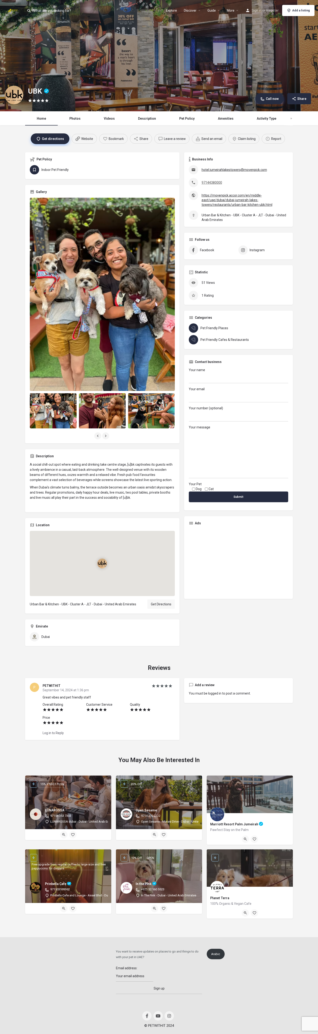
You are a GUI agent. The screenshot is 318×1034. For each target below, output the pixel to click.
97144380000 (212, 182)
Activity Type (266, 118)
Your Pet (195, 484)
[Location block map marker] (102, 563)
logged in (214, 693)
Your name (197, 370)
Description (147, 118)
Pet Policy (187, 118)
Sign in (256, 10)
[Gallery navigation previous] (98, 435)
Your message (199, 427)
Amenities (225, 118)
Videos (109, 118)
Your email (197, 389)
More (230, 10)
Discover (190, 10)
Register (272, 10)
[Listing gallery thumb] (102, 294)
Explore (171, 10)
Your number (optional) (206, 408)
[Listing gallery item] (53, 410)
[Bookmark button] (73, 834)
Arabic (215, 954)
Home (41, 118)
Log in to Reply (53, 733)
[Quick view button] (64, 834)
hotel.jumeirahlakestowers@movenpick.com (234, 170)
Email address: (126, 968)
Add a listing (301, 10)
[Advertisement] (238, 561)
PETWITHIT (52, 686)
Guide (211, 10)
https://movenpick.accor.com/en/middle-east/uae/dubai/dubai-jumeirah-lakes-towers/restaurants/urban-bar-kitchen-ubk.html (237, 200)
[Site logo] (13, 10)
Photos (75, 118)
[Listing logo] (14, 95)
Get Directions (161, 604)
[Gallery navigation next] (106, 435)
